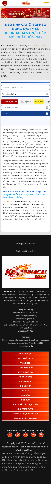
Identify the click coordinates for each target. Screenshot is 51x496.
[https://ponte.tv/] (26, 3)
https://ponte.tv (35, 45)
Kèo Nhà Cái (8, 201)
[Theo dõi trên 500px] (33, 434)
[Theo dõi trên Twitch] (41, 434)
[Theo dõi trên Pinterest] (17, 434)
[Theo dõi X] (9, 434)
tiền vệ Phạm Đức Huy (33, 430)
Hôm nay (39, 102)
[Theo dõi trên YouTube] (25, 434)
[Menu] (4, 3)
